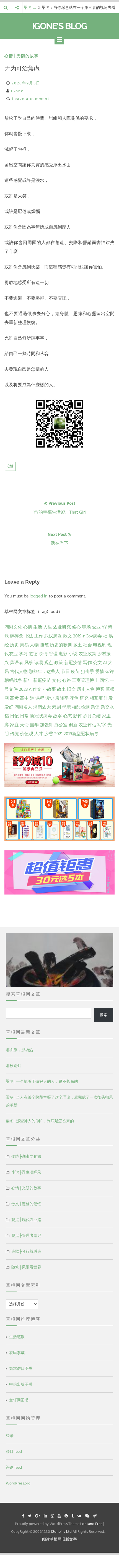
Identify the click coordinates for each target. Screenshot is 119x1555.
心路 (66, 680)
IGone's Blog (59, 26)
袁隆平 (62, 698)
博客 (100, 689)
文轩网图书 (19, 1400)
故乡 (57, 716)
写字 (101, 724)
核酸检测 (81, 707)
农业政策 (87, 653)
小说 (73, 653)
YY (104, 627)
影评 (77, 716)
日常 (24, 716)
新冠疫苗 (42, 680)
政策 (58, 662)
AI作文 (35, 689)
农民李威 (17, 1353)
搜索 (103, 1015)
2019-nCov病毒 (87, 636)
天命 (24, 724)
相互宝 (96, 698)
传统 (14, 733)
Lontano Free (91, 1524)
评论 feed (14, 1467)
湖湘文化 (13, 627)
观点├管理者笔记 (26, 1235)
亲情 (43, 653)
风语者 (16, 662)
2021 (58, 733)
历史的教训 (61, 645)
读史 (49, 698)
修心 (76, 627)
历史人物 (86, 689)
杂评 (109, 671)
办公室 (61, 724)
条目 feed (14, 1451)
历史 (14, 645)
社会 (87, 645)
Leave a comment (31, 99)
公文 (97, 662)
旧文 (71, 689)
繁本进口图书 (20, 1368)
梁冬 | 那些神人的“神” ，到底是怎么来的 (40, 1121)
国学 (34, 724)
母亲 (66, 707)
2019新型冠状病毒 (81, 733)
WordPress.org (18, 1483)
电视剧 (99, 645)
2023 (23, 689)
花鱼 (74, 698)
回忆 (104, 680)
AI (105, 662)
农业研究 (62, 627)
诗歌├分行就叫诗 (26, 1251)
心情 (10, 466)
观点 (48, 662)
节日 (65, 671)
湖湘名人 (23, 707)
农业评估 (87, 724)
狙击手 (87, 671)
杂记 (95, 707)
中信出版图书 (20, 1384)
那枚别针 (13, 1065)
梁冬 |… (30, 7)
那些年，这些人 (44, 671)
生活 (37, 627)
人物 (34, 645)
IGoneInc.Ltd (61, 1531)
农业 (96, 627)
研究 (84, 698)
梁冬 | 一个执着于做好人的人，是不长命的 (42, 1081)
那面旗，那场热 (19, 1050)
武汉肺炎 (53, 636)
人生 (47, 627)
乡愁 (48, 733)
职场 (86, 627)
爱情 (99, 671)
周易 (24, 645)
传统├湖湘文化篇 (26, 1156)
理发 (108, 698)
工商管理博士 (85, 680)
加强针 (46, 724)
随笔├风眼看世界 (26, 1267)
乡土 (77, 645)
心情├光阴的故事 (21, 56)
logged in (39, 596)
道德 (33, 653)
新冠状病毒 (41, 716)
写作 (87, 662)
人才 (38, 733)
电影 (63, 653)
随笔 (44, 645)
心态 (67, 716)
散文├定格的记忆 (26, 1204)
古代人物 (19, 671)
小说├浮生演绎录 (26, 1172)
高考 (14, 698)
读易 (38, 662)
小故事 (49, 689)
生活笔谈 (17, 1337)
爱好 (8, 707)
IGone (17, 91)
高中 (24, 698)
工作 (38, 636)
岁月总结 (92, 716)
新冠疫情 (73, 662)
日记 (14, 716)
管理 (53, 653)
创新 (73, 724)
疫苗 (75, 671)
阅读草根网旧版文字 (59, 1539)
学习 (23, 653)
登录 (10, 1436)
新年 (27, 680)
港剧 (56, 707)
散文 (67, 636)
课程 (39, 698)
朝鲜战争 (13, 680)
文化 (56, 680)
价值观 (26, 733)
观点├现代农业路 (26, 1220)
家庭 (14, 724)
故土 (61, 689)
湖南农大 (42, 707)
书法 (28, 636)
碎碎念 (16, 636)
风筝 (28, 662)
